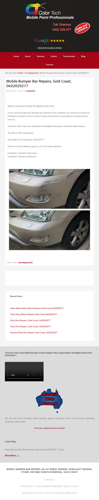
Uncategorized (25, 262)
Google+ (49, 480)
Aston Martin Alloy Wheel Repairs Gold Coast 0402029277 (37, 308)
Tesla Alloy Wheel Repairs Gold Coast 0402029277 (33, 314)
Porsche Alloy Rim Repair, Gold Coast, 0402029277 (34, 333)
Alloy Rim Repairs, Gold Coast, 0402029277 (30, 320)
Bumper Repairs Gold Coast (49, 11)
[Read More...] (11, 455)
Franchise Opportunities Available (49, 428)
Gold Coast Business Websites (57, 493)
